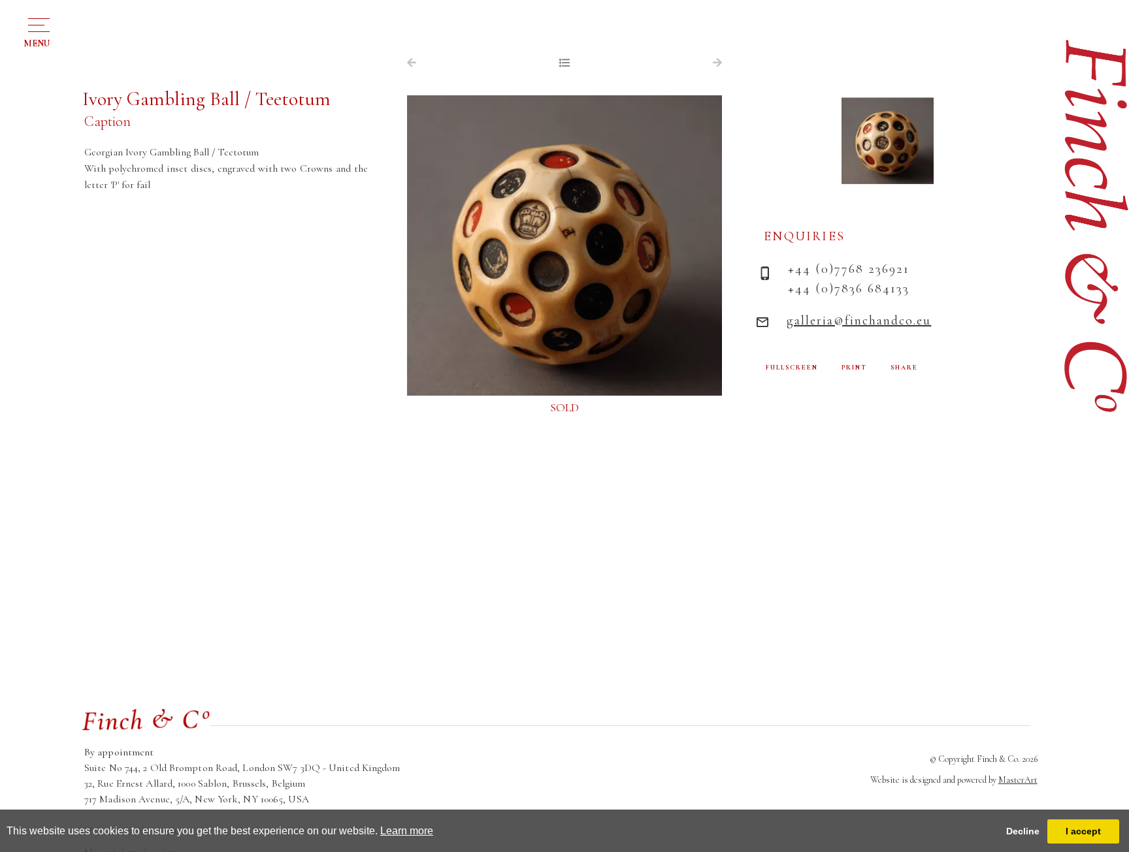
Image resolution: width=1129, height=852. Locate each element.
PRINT (854, 367)
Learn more (406, 830)
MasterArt (1018, 779)
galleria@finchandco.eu (859, 320)
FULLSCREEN (792, 367)
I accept (1083, 831)
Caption (107, 121)
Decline (1022, 831)
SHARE (904, 367)
